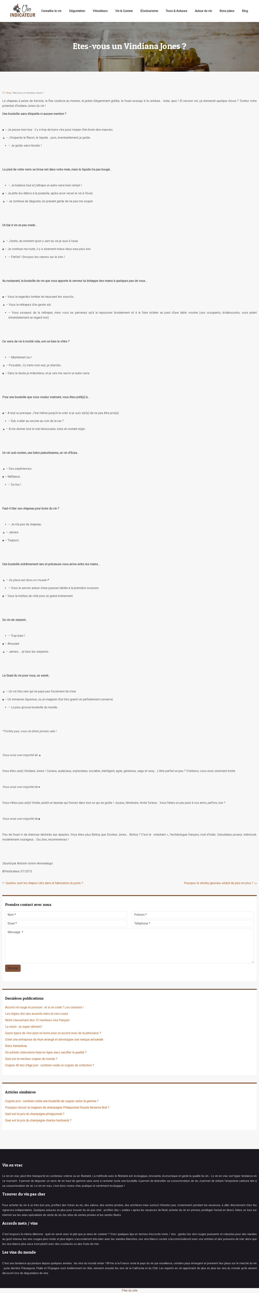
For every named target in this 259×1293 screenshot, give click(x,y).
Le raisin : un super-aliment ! (23, 1026)
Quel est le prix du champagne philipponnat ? (34, 1114)
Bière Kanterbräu (16, 1046)
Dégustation (77, 11)
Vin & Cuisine (124, 11)
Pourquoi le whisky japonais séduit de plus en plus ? (218, 883)
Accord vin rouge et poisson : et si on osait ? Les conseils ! (44, 1007)
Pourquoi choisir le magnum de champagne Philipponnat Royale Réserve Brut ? (57, 1107)
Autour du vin (203, 11)
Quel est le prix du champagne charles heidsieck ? (38, 1120)
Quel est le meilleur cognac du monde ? (31, 1059)
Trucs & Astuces (176, 11)
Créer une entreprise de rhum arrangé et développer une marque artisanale (54, 1039)
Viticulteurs (100, 11)
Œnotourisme (149, 11)
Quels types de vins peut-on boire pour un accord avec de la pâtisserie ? (53, 1033)
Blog (245, 11)
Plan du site (129, 1290)
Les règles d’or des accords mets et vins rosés (36, 1014)
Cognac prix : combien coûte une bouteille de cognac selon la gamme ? (52, 1101)
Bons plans (227, 11)
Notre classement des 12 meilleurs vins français (37, 1020)
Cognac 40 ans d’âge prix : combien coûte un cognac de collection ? (49, 1065)
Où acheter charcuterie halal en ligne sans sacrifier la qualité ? (45, 1052)
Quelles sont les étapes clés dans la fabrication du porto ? (44, 883)
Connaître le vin (51, 11)
